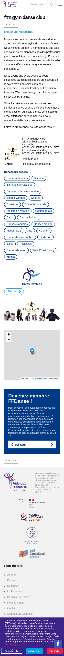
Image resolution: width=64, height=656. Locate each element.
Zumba (11, 256)
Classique (12, 204)
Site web (13, 291)
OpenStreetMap (41, 378)
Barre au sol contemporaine (23, 191)
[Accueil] (16, 482)
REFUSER (54, 650)
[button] (32, 351)
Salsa (10, 243)
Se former (13, 586)
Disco (10, 217)
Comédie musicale (35, 204)
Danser (11, 580)
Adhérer (12, 574)
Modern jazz (14, 230)
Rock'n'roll (26, 243)
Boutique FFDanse (18, 597)
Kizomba (44, 230)
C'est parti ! (20, 444)
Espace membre (37, 4)
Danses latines (28, 217)
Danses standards (17, 224)
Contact (11, 608)
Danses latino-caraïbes (20, 237)
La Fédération (15, 591)
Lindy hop (45, 237)
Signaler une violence (20, 613)
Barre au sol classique (19, 184)
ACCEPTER (34, 650)
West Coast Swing (43, 250)
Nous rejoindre (15, 602)
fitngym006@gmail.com (37, 163)
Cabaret (35, 197)
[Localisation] (52, 4)
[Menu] (60, 4)
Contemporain (43, 211)
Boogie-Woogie (16, 197)
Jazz (29, 230)
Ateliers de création (18, 211)
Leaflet (27, 378)
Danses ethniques (17, 178)
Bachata (39, 178)
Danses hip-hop (43, 224)
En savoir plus (12, 644)
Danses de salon (16, 250)
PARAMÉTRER (11, 650)
